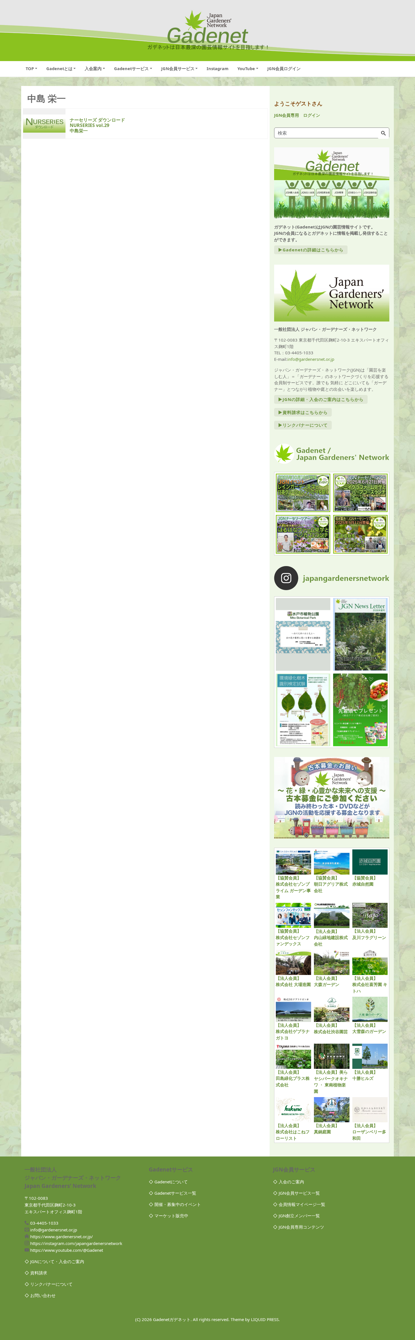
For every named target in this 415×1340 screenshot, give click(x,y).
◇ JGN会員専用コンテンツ (298, 1227)
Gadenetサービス (131, 68)
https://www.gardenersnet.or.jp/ (61, 1236)
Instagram (217, 68)
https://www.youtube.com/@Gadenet (66, 1250)
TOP (30, 68)
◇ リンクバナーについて (49, 1284)
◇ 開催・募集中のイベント (175, 1204)
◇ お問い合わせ (40, 1295)
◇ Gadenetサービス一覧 (172, 1193)
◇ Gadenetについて (168, 1181)
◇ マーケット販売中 (168, 1215)
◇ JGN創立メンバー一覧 (296, 1215)
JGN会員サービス (178, 68)
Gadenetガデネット (172, 1319)
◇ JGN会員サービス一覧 (296, 1193)
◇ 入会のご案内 (288, 1181)
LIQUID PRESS (265, 1319)
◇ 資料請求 (36, 1273)
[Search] (383, 133)
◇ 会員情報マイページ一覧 (299, 1204)
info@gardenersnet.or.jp (310, 359)
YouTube (246, 68)
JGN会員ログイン (284, 68)
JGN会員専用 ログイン (297, 115)
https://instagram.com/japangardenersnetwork (76, 1243)
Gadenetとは (59, 68)
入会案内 (93, 68)
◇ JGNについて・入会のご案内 (54, 1261)
